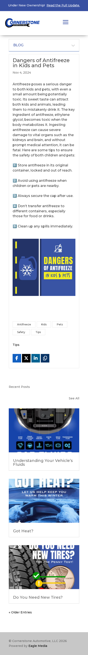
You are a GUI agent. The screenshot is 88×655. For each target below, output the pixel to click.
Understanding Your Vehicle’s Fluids (43, 462)
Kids (44, 324)
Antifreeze (24, 324)
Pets (60, 324)
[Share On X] (26, 358)
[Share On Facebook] (17, 358)
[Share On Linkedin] (35, 358)
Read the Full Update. (63, 5)
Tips (38, 332)
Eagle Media (37, 646)
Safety (21, 332)
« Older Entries (20, 612)
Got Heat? (23, 531)
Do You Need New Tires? (38, 597)
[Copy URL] (45, 358)
